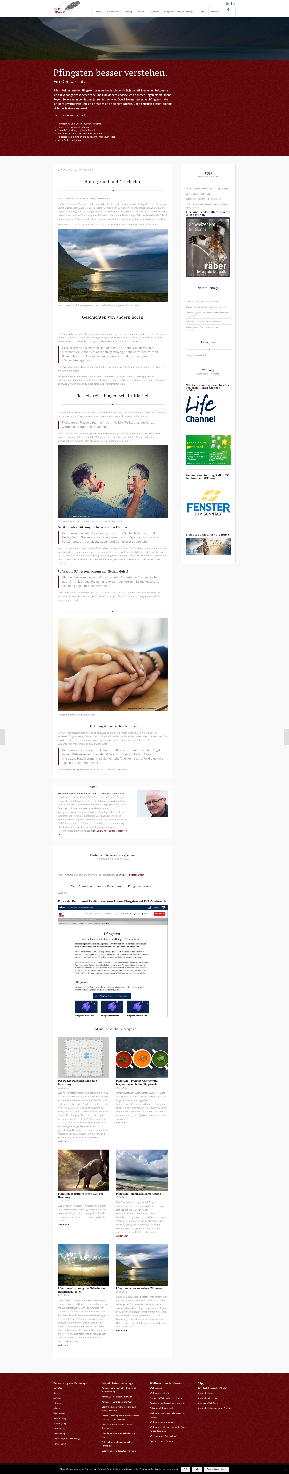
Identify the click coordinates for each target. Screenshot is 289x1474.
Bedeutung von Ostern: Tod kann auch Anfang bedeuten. (119, 1409)
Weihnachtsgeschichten (160, 1393)
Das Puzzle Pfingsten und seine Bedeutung (202, 301)
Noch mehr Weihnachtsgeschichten (166, 1398)
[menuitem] (98, 12)
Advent (56, 1408)
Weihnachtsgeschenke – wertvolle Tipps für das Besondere (167, 1429)
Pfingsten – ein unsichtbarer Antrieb (138, 1193)
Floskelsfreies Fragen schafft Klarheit (76, 130)
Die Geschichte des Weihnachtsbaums (167, 1403)
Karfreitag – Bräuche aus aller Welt (117, 1397)
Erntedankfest (59, 1444)
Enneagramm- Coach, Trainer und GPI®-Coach (100, 793)
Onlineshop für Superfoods (198, 194)
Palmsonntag (59, 1434)
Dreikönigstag (59, 1424)
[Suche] (229, 12)
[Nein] (285, 1469)
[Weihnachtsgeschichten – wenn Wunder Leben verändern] (286, 737)
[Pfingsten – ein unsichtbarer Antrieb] (142, 1170)
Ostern (56, 1393)
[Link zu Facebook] (233, 3)
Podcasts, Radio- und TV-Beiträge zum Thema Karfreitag (86, 137)
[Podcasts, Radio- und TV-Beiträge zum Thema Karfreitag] (55, 137)
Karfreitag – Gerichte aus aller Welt (117, 1402)
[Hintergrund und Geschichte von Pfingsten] (55, 124)
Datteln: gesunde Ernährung (162, 1441)
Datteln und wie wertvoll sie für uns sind (203, 199)
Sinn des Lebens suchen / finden (212, 1388)
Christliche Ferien (206, 1393)
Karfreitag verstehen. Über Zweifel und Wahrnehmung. (119, 1390)
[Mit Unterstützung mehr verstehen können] (55, 133)
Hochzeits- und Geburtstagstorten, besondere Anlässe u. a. (206, 206)
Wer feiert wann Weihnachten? (163, 1436)
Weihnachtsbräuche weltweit (163, 1422)
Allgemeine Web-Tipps (208, 1403)
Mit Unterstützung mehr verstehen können (80, 133)
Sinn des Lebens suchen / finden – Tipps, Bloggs (207, 189)
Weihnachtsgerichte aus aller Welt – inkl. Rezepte (168, 1415)
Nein (197, 1469)
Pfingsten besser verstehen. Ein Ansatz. (140, 1288)
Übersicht (120, 875)
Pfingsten (57, 1403)
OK (185, 1469)
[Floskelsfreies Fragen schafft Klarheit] (55, 130)
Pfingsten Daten (136, 875)
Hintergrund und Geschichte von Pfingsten (80, 124)
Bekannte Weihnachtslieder (162, 1408)
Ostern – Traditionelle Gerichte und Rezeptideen (117, 1426)
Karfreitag (57, 1388)
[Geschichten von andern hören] (55, 127)
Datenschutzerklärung (216, 1469)
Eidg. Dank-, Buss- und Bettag (66, 1439)
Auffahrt (57, 1398)
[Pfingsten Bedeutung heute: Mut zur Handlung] (83, 1170)
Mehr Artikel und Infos (69, 140)
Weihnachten (59, 1413)
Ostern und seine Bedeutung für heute (119, 1451)
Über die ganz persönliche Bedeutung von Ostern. (120, 1435)
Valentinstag (59, 1429)
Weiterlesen (64, 1141)
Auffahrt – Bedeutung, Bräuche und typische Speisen (206, 307)
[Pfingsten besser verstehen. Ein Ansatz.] (142, 1265)
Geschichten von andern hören (74, 127)
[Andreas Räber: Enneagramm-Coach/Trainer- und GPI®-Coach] (152, 803)
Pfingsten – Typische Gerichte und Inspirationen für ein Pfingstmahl (137, 1082)
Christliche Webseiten (208, 1398)
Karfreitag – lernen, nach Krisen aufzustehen (203, 321)
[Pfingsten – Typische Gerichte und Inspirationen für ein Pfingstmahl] (142, 1057)
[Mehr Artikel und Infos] (55, 140)
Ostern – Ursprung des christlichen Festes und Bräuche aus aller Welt (120, 1418)
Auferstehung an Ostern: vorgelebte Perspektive (118, 1444)
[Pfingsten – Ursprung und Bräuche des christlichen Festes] (83, 1265)
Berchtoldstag (59, 1419)
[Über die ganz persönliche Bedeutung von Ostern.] (2, 737)
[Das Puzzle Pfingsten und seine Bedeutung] (83, 1057)
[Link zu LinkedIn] (227, 3)
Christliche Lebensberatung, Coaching (215, 1408)
